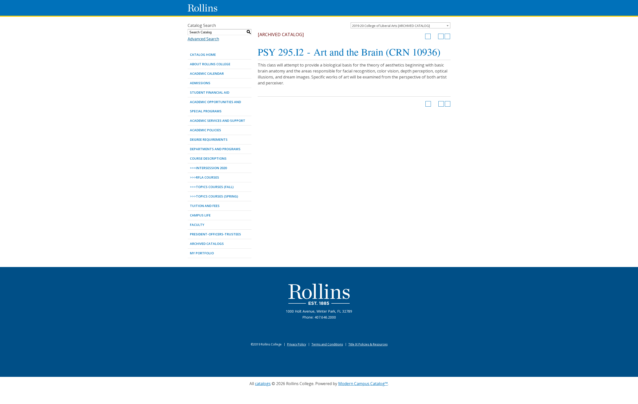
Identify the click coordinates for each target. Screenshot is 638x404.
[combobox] (400, 25)
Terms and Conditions (327, 344)
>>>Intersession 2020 (208, 168)
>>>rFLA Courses (204, 177)
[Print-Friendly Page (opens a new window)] (441, 36)
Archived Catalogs (207, 243)
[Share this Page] (434, 36)
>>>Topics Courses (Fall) (212, 187)
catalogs (263, 383)
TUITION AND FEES (205, 205)
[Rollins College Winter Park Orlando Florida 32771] (203, 8)
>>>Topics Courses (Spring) (214, 196)
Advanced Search (203, 39)
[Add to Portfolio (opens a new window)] (428, 36)
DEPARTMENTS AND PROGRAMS (215, 149)
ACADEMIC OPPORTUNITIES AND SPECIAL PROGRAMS (215, 106)
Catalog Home (203, 54)
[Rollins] (319, 294)
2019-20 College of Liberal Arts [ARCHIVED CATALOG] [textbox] (391, 25)
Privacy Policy (296, 344)
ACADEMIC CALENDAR (207, 73)
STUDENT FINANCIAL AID (209, 92)
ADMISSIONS (200, 83)
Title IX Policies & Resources (368, 344)
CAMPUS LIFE (200, 215)
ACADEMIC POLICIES (205, 130)
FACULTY (197, 224)
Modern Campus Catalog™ (363, 383)
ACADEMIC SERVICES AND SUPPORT (217, 120)
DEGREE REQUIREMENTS (209, 139)
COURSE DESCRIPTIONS (208, 158)
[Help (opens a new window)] (447, 36)
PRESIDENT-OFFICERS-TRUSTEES (215, 234)
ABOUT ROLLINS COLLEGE (210, 64)
